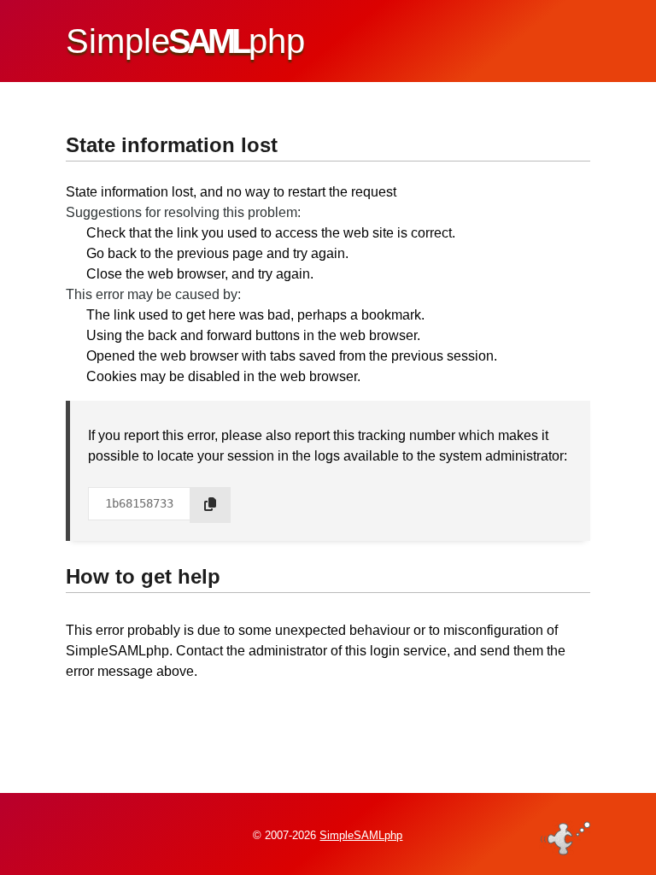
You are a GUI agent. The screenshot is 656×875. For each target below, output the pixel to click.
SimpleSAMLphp (360, 835)
